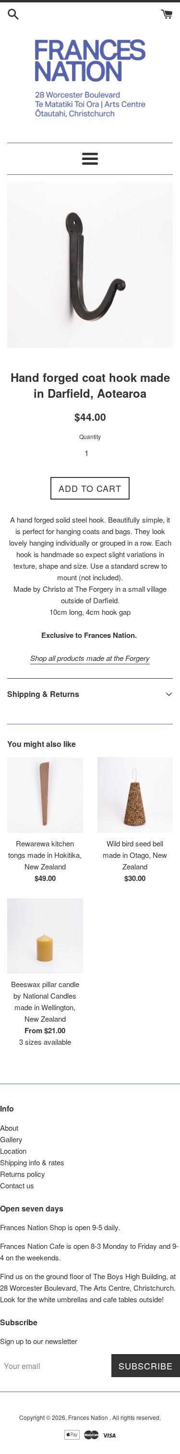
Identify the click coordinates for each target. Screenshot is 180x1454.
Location (13, 1151)
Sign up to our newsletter (38, 1341)
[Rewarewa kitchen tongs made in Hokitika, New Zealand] (45, 795)
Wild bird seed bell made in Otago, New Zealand (135, 854)
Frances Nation (88, 1417)
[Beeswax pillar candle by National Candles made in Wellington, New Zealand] (45, 936)
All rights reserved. (136, 1417)
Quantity (90, 436)
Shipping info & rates (32, 1162)
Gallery (11, 1139)
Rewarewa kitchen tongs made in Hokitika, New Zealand (45, 854)
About (9, 1128)
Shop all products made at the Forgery (90, 658)
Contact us (17, 1185)
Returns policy (22, 1174)
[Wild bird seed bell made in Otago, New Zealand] (135, 795)
